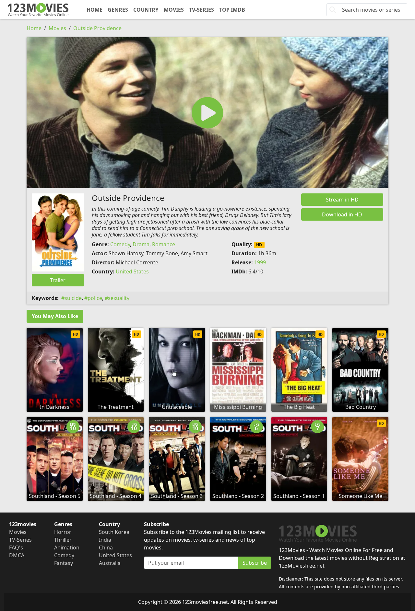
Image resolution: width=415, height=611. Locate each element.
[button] (207, 112)
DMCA (16, 555)
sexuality (118, 298)
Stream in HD (342, 199)
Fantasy (63, 563)
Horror (62, 532)
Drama (141, 244)
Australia (110, 563)
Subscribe (255, 562)
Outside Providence (97, 28)
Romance (163, 244)
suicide (73, 298)
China (106, 547)
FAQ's (16, 547)
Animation (66, 547)
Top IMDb (232, 9)
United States (132, 271)
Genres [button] (118, 9)
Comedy (120, 244)
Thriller (63, 539)
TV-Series (201, 9)
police (95, 298)
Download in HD (342, 214)
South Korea (114, 532)
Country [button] (146, 9)
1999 (260, 262)
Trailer (57, 280)
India (105, 539)
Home (94, 9)
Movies (174, 9)
